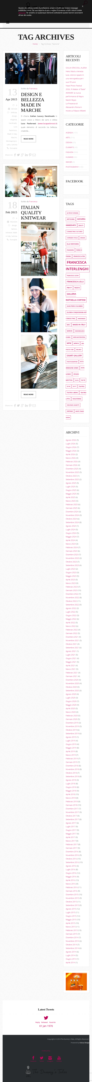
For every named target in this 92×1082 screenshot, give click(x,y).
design (14, 116)
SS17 (74, 386)
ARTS (68, 137)
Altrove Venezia (72, 213)
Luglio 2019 (70, 740)
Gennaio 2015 (71, 934)
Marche (14, 137)
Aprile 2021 (70, 665)
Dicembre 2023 (72, 554)
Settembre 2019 (72, 733)
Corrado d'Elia (72, 238)
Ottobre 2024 (71, 519)
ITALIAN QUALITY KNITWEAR (33, 213)
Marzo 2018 (71, 798)
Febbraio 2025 (72, 504)
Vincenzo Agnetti (73, 405)
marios (69, 331)
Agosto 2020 (71, 694)
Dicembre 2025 (72, 468)
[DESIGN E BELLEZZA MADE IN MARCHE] (31, 68)
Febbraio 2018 (72, 801)
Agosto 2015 (71, 909)
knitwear (9, 233)
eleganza (13, 120)
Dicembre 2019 (72, 723)
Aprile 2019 (70, 751)
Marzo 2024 (71, 544)
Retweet (44, 1022)
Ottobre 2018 (71, 773)
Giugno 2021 (71, 658)
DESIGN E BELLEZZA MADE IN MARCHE (32, 102)
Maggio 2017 (71, 833)
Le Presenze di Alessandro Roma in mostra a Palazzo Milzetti (76, 107)
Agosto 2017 (71, 823)
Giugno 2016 (71, 873)
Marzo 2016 (71, 884)
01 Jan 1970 (46, 1026)
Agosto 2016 (71, 866)
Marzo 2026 (71, 458)
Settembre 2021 (72, 647)
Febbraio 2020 (72, 715)
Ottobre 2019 (71, 730)
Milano (78, 349)
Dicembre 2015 (72, 894)
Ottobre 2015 (71, 901)
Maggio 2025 (71, 494)
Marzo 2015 (71, 927)
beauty (81, 225)
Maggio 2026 (71, 451)
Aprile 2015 (70, 923)
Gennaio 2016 (71, 891)
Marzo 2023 (71, 583)
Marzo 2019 (71, 755)
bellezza (14, 112)
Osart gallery (74, 355)
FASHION (13, 222)
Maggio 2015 (71, 919)
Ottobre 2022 (71, 601)
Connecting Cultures (74, 231)
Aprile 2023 (70, 579)
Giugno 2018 (71, 787)
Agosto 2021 (71, 651)
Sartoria (14, 145)
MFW (69, 343)
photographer (72, 362)
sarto (9, 145)
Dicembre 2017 (72, 808)
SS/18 (76, 380)
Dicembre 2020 (72, 680)
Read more (28, 139)
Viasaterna (76, 399)
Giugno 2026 (71, 447)
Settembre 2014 (72, 948)
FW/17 (69, 288)
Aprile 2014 (70, 962)
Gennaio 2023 (71, 590)
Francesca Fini (79, 256)
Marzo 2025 (71, 501)
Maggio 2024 (71, 536)
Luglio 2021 (70, 655)
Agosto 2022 (71, 608)
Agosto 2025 (71, 483)
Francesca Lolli (75, 281)
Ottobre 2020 (71, 687)
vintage (70, 411)
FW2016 (77, 288)
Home (35, 44)
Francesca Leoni (73, 275)
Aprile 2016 (70, 880)
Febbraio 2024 (72, 547)
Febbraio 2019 (72, 758)
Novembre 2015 (72, 898)
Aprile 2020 (70, 708)
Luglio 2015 (70, 912)
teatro (81, 386)
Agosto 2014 (71, 952)
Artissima (71, 219)
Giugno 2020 (71, 701)
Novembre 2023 (72, 558)
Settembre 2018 (72, 776)
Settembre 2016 (72, 862)
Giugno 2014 (71, 959)
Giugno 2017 (71, 830)
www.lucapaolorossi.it (47, 123)
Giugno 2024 (71, 533)
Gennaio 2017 (71, 848)
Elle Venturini (73, 244)
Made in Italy (12, 134)
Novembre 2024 (72, 515)
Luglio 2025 (70, 486)
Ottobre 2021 (71, 644)
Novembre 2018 (72, 769)
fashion (14, 229)
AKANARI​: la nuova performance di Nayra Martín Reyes (74, 96)
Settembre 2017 (72, 819)
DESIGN (14, 109)
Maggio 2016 (71, 876)
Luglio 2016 (70, 869)
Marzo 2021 (71, 669)
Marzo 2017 (71, 841)
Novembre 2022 (72, 597)
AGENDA (69, 132)
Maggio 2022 (71, 619)
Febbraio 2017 (72, 844)
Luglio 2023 (70, 569)
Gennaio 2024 (71, 551)
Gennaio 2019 (71, 762)
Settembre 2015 (72, 905)
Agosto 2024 (71, 526)
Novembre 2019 (72, 726)
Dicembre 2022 (72, 594)
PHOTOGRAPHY (72, 167)
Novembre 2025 (72, 472)
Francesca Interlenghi (77, 265)
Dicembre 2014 (72, 937)
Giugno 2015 (71, 916)
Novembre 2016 (72, 855)
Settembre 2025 (72, 479)
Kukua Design (84, 1043)
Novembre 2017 (72, 812)
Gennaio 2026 (71, 465)
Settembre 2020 (72, 690)
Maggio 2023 (71, 576)
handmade (13, 123)
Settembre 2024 (72, 522)
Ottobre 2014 (71, 944)
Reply (37, 1022)
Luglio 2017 (70, 826)
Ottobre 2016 (71, 859)
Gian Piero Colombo (75, 306)
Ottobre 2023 (71, 562)
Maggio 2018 (71, 791)
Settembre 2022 (72, 604)
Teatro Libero (72, 393)
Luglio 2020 (70, 697)
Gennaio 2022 (71, 633)
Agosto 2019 (71, 737)
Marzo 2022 (71, 626)
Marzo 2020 (71, 712)
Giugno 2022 (71, 615)
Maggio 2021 (71, 662)
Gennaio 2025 (71, 508)
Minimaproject (11, 141)
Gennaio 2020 (71, 719)
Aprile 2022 (70, 622)
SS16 (68, 386)
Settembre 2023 (72, 565)
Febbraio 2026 (72, 461)
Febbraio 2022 (72, 629)
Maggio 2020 (71, 705)
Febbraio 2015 (72, 930)
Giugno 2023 (71, 572)
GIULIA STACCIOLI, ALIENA (76, 68)
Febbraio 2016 (72, 887)
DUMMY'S (70, 147)
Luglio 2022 (70, 612)
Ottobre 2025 (71, 476)
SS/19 (83, 380)
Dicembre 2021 (72, 637)
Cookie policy (46, 1051)
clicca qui (21, 12)
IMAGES (69, 162)
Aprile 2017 (70, 837)
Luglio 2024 (70, 529)
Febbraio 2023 (72, 587)
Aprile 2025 (70, 497)
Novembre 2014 (72, 941)
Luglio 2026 (70, 443)
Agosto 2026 (71, 440)
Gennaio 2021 (71, 676)
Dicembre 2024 (72, 511)
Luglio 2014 (70, 955)
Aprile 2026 (70, 454)
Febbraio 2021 (72, 672)
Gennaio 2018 (71, 805)
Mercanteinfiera (79, 337)
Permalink (13, 148)
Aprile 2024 (70, 540)
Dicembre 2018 (72, 765)
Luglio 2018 (70, 783)
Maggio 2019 (71, 748)
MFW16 (76, 343)
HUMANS (69, 157)
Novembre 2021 (72, 640)
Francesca (33, 88)
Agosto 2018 (71, 780)
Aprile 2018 (70, 794)
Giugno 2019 (71, 744)
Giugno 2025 (71, 490)
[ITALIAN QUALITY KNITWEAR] (31, 181)
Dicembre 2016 (72, 851)
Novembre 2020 (72, 683)
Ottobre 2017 (71, 816)
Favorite (52, 1022)
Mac (68, 325)
